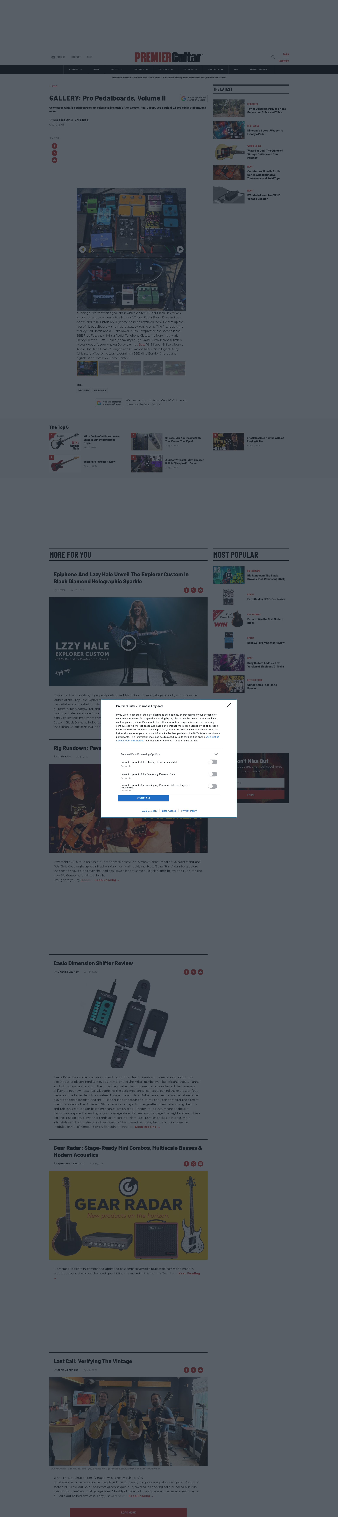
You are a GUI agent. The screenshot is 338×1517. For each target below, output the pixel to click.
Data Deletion (149, 810)
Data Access (169, 810)
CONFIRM (143, 798)
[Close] (230, 706)
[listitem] (169, 754)
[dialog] (169, 758)
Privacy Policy (189, 810)
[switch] (212, 762)
